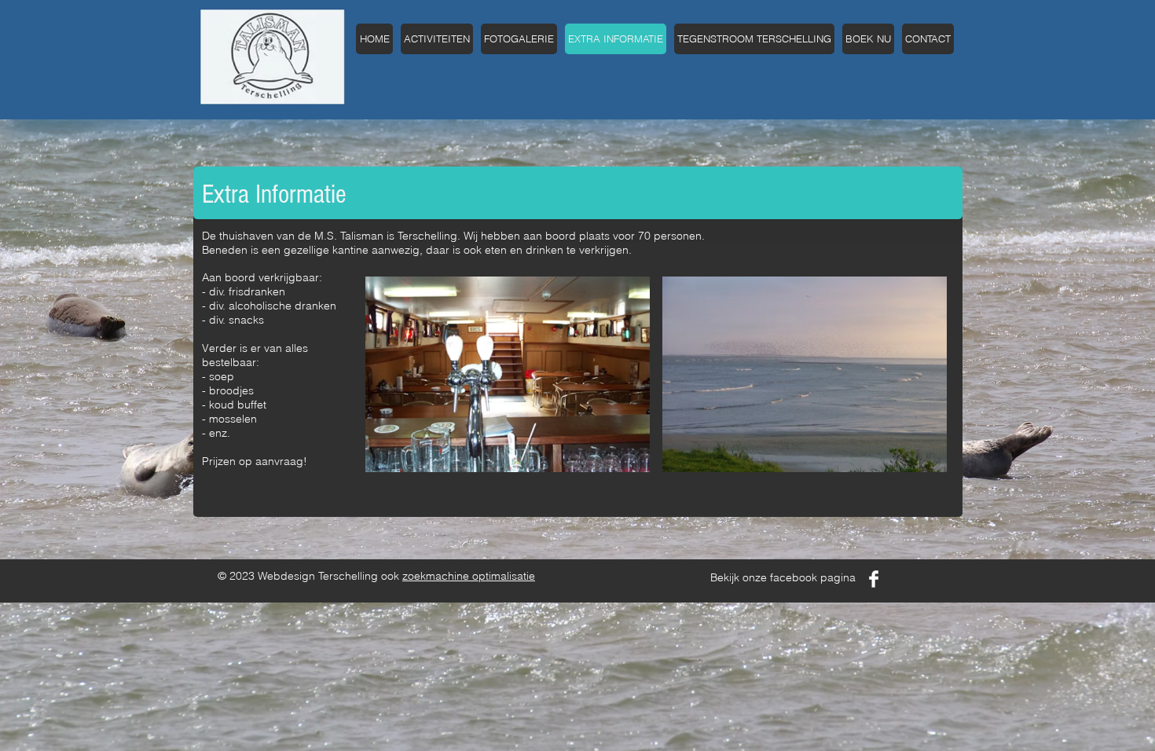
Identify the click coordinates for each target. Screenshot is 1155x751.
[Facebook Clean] (873, 579)
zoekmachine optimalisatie (468, 576)
